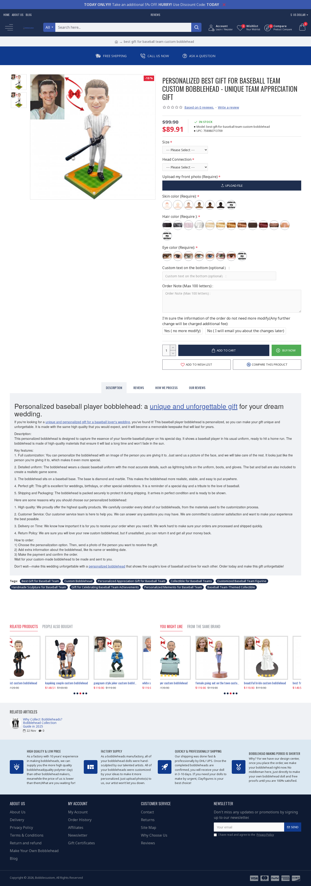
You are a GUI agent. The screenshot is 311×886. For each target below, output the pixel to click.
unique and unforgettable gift (193, 406)
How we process (166, 387)
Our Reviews (197, 387)
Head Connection (176, 159)
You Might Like (171, 626)
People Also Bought (57, 626)
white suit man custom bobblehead (127, 683)
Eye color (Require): (178, 247)
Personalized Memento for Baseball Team (173, 587)
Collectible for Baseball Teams (191, 581)
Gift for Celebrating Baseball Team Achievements (105, 587)
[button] (74, 693)
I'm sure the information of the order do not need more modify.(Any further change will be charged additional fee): (226, 321)
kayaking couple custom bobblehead (31, 683)
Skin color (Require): (179, 196)
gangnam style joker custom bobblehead (80, 683)
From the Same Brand (203, 626)
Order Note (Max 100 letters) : (187, 285)
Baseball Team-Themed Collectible (231, 587)
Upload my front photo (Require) (190, 176)
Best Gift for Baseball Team (40, 581)
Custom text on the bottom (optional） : (195, 267)
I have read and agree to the (246, 835)
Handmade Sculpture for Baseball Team (39, 587)
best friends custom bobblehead (276, 683)
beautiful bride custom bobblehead (230, 683)
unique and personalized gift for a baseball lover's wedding (88, 422)
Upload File (234, 185)
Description (114, 387)
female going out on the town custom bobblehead (182, 683)
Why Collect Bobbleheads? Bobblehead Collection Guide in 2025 (42, 723)
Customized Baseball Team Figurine (241, 581)
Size (165, 142)
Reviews (138, 387)
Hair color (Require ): (179, 216)
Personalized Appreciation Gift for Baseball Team (131, 581)
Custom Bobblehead (78, 581)
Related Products (24, 626)
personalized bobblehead (107, 566)
